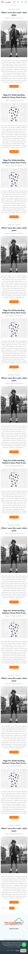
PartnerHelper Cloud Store (8, 2)
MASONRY (17, 9)
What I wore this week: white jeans (14, 13)
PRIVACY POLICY (10, 950)
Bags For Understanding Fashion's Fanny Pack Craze (14, 96)
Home (12, 5)
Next (12, 908)
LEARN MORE (14, 86)
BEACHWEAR (11, 9)
